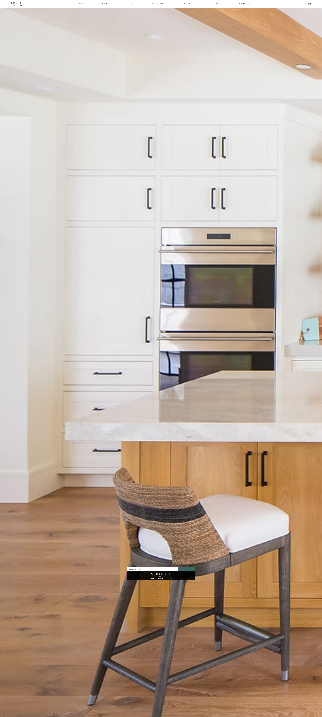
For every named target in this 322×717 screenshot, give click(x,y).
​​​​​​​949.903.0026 (310, 3)
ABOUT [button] (104, 4)
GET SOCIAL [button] (187, 4)
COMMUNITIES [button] (157, 4)
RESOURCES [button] (215, 4)
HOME (81, 4)
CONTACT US (244, 4)
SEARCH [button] (129, 4)
